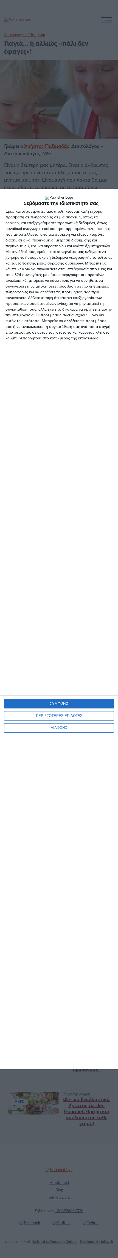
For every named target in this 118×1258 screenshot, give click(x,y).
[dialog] (59, 629)
